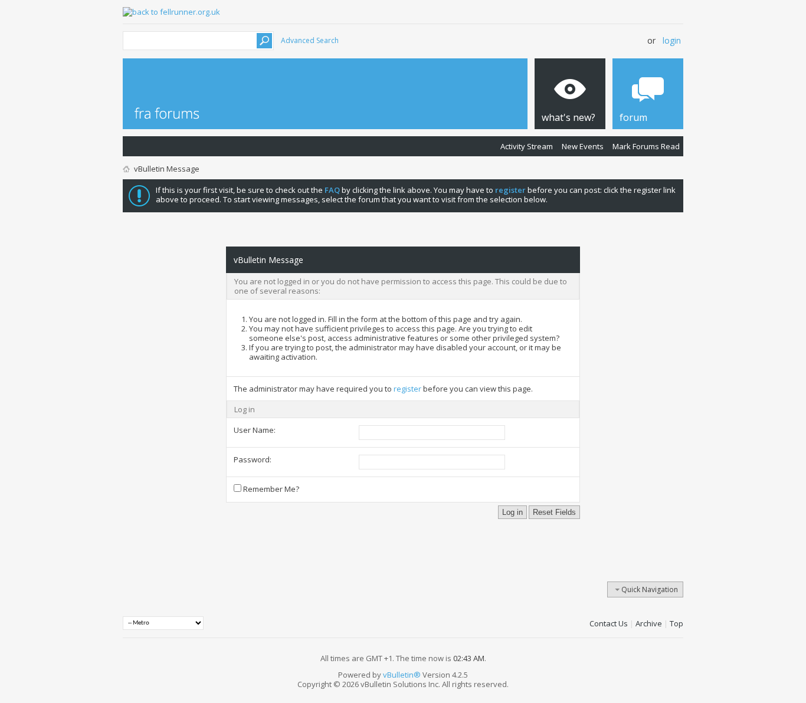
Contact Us (608, 623)
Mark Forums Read (646, 146)
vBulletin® (402, 674)
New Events (583, 146)
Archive (648, 623)
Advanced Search (310, 40)
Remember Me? (270, 489)
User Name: (255, 430)
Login (672, 40)
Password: (252, 459)
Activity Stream (526, 146)
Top (676, 623)
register (407, 388)
